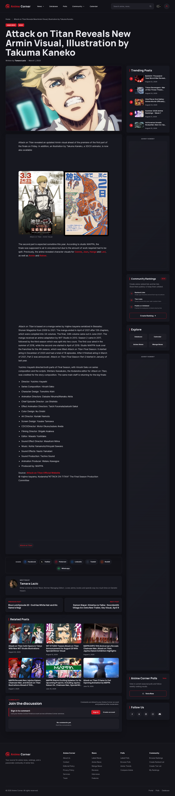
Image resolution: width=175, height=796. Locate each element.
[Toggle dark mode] (159, 6)
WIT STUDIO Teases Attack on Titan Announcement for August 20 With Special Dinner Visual (62, 648)
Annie (32, 255)
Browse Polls (125, 762)
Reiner (43, 255)
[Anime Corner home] (18, 6)
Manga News (157, 344)
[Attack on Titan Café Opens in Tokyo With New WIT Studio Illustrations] (26, 633)
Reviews (95, 770)
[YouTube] (152, 714)
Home (8, 19)
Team (65, 778)
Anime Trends (125, 766)
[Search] (150, 6)
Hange (93, 252)
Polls (65, 6)
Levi (103, 252)
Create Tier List (155, 766)
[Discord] (159, 714)
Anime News (11, 25)
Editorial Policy (69, 766)
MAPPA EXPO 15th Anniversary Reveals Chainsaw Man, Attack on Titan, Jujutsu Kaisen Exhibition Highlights (100, 648)
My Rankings (154, 770)
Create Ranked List (156, 762)
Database (53, 6)
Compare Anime (126, 770)
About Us (66, 758)
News (21, 25)
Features (95, 778)
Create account (109, 712)
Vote (164, 678)
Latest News (96, 758)
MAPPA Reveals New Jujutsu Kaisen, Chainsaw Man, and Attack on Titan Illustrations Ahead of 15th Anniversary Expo (25, 684)
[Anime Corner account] (166, 6)
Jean (85, 252)
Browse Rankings (156, 758)
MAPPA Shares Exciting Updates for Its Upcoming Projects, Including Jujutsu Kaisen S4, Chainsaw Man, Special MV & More (63, 684)
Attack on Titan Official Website (43, 473)
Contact (66, 762)
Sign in (95, 712)
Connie (78, 252)
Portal (151, 790)
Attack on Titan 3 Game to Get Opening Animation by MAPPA (97, 681)
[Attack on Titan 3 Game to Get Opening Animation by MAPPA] (101, 668)
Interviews (96, 774)
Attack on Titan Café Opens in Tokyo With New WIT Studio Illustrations (25, 647)
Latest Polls (124, 758)
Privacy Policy (68, 770)
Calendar (94, 6)
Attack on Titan (26, 545)
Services (66, 774)
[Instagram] (146, 714)
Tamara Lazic (20, 61)
